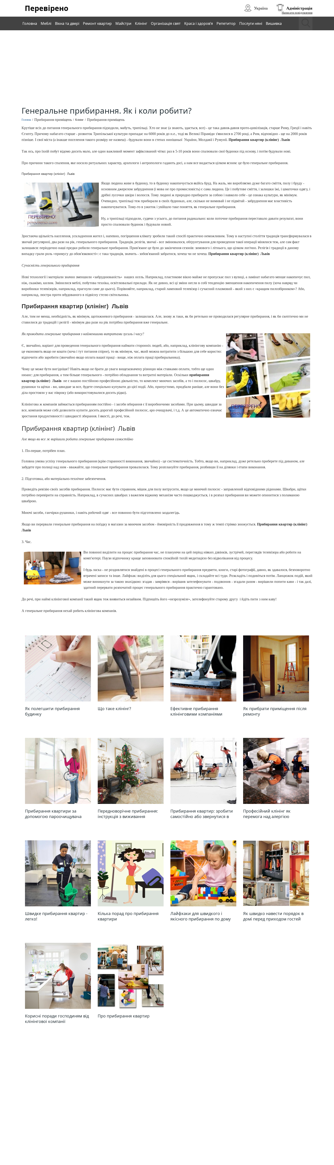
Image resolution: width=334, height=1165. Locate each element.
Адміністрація (299, 8)
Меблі (46, 23)
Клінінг (141, 23)
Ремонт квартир (97, 23)
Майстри (123, 23)
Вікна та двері (67, 23)
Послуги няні (250, 23)
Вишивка (274, 23)
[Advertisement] (167, 69)
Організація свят (166, 23)
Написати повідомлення (297, 12)
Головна (29, 23)
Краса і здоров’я (198, 23)
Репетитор (226, 23)
